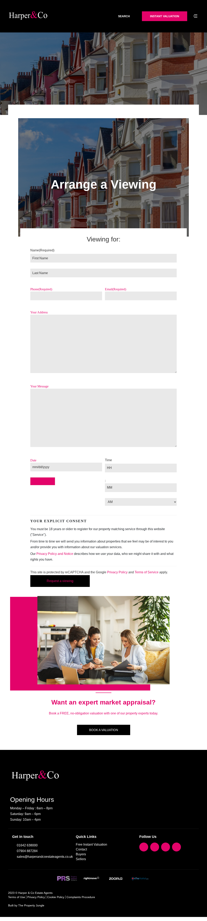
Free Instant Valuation (91, 844)
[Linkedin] (176, 847)
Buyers (81, 854)
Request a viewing (60, 581)
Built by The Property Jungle (26, 905)
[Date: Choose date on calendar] (42, 481)
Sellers (81, 859)
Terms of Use (16, 897)
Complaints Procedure (81, 897)
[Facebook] (143, 847)
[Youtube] (154, 847)
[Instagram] (165, 847)
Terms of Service (146, 572)
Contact (81, 849)
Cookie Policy (55, 897)
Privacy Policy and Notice (54, 553)
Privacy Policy (117, 572)
